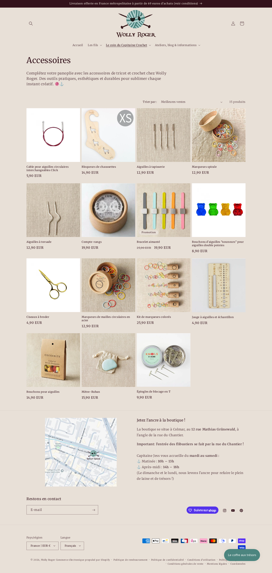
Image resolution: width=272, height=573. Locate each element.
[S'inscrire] (93, 510)
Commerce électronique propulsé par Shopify (83, 559)
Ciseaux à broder (37, 317)
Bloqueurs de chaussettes (99, 167)
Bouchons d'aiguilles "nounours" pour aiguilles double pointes (218, 243)
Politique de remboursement (130, 559)
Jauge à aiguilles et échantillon (213, 317)
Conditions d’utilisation (201, 559)
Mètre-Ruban (91, 392)
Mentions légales (217, 563)
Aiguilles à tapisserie (151, 167)
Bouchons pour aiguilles (43, 392)
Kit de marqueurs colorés (154, 317)
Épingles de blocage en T (153, 392)
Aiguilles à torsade (38, 242)
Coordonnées (238, 563)
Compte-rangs (92, 242)
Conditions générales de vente (185, 563)
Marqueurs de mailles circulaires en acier (106, 318)
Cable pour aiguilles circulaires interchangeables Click (47, 168)
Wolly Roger (48, 559)
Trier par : (150, 102)
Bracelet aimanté (148, 242)
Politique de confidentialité (167, 559)
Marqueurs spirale (204, 167)
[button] (30, 23)
